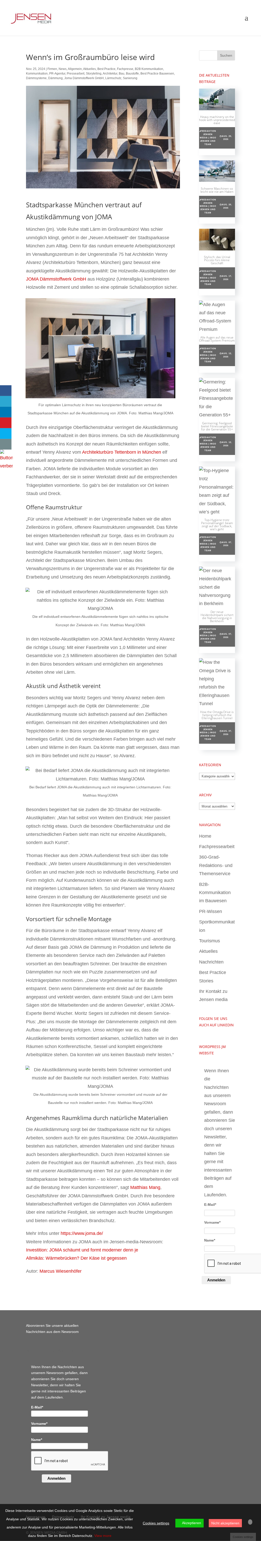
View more (102, 1536)
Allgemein (75, 69)
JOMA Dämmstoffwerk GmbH (56, 279)
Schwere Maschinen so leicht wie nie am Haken (216, 190)
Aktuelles (89, 69)
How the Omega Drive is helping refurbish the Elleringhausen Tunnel (217, 715)
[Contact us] (5, 444)
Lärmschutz (113, 78)
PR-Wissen (210, 911)
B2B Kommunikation (149, 69)
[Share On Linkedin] (5, 412)
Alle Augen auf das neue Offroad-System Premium (217, 339)
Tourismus (209, 940)
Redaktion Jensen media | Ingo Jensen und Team (208, 137)
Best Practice (106, 69)
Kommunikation (37, 73)
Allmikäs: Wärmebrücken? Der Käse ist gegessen (76, 1258)
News (63, 69)
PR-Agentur (57, 73)
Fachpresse (125, 69)
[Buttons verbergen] (6, 465)
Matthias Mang (145, 1187)
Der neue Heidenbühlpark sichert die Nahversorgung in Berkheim (217, 616)
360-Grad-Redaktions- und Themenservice (215, 865)
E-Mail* (210, 1204)
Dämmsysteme (36, 78)
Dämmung (55, 78)
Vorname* (212, 1222)
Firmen (52, 69)
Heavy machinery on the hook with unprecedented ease (217, 120)
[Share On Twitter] (5, 401)
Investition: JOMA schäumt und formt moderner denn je (82, 1250)
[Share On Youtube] (5, 422)
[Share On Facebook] (5, 390)
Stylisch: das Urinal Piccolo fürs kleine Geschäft (217, 260)
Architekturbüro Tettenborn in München (121, 452)
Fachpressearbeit (216, 846)
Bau (121, 73)
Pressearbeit (75, 73)
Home (205, 836)
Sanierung (130, 78)
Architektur (110, 73)
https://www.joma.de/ (82, 1233)
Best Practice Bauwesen (157, 73)
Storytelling (93, 73)
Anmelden (216, 1280)
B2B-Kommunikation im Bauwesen (215, 893)
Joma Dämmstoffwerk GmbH (84, 78)
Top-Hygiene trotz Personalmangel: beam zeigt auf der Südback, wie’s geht (217, 524)
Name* (209, 1240)
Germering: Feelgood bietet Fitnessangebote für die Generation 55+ (217, 426)
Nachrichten (211, 962)
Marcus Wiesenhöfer (61, 1271)
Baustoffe (132, 73)
